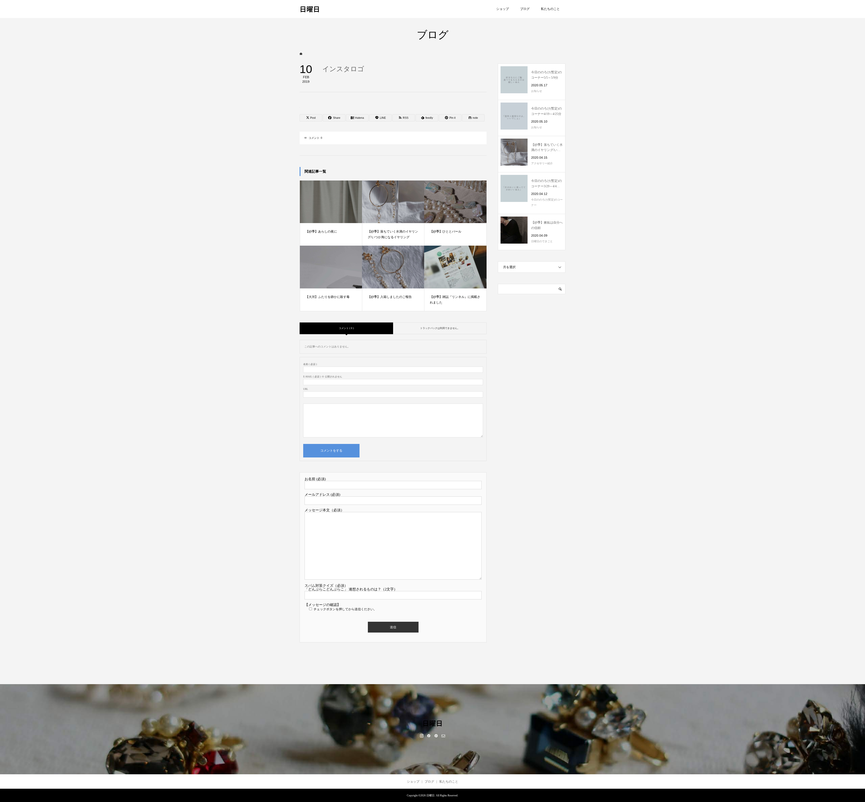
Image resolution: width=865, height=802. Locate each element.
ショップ (502, 9)
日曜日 (310, 9)
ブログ (525, 9)
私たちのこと (550, 9)
